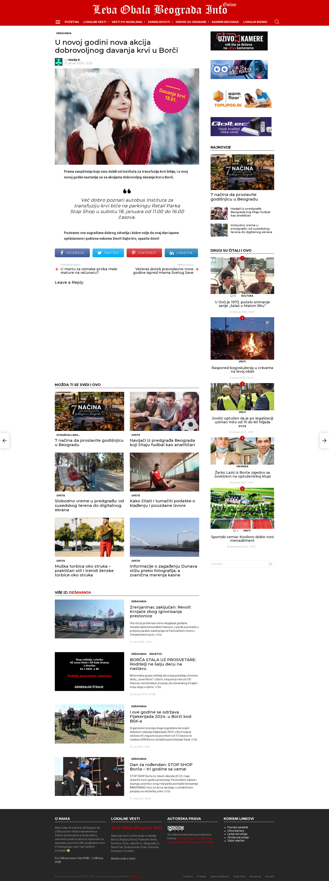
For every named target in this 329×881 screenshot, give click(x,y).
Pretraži (270, 565)
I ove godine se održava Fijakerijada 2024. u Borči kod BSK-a (160, 716)
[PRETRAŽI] (277, 22)
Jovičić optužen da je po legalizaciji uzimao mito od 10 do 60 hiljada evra (242, 422)
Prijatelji (201, 876)
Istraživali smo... (68, 435)
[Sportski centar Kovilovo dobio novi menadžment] (242, 508)
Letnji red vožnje (237, 833)
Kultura (247, 295)
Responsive (135, 876)
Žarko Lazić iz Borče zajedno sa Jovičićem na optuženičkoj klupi (242, 474)
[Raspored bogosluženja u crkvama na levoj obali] (242, 338)
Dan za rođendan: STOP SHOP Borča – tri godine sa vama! (161, 766)
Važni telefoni (236, 840)
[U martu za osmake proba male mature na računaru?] (4, 440)
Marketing (255, 876)
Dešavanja (80, 592)
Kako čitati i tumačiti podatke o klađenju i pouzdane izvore (162, 503)
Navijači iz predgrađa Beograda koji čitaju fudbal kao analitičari (162, 442)
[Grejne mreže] (241, 106)
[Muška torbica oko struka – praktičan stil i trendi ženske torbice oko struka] (89, 537)
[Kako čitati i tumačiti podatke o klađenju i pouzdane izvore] (164, 472)
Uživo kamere (236, 830)
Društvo (155, 654)
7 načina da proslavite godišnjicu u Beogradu (89, 442)
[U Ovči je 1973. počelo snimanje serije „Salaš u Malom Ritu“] (242, 275)
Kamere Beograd (225, 22)
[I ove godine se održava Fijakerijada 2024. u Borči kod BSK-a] (89, 724)
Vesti (242, 361)
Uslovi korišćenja (219, 876)
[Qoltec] (241, 135)
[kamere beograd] (239, 49)
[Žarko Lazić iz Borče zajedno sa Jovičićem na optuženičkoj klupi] (242, 451)
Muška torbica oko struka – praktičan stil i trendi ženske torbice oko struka (84, 570)
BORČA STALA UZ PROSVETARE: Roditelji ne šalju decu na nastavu (163, 664)
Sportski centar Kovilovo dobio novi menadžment (242, 539)
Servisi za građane (191, 22)
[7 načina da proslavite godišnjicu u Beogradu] (89, 411)
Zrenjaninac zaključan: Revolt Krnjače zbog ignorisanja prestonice (160, 611)
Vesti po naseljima (127, 22)
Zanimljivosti (159, 22)
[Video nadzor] (239, 78)
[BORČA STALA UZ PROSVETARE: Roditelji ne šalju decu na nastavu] (89, 671)
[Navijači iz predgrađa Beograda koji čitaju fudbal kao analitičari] (164, 411)
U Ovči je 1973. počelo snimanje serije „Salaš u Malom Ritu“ (242, 304)
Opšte (135, 435)
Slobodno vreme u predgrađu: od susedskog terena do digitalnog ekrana (89, 505)
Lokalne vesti (94, 22)
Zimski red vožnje (238, 837)
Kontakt (269, 876)
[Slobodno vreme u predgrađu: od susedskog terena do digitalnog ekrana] (89, 472)
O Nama (188, 876)
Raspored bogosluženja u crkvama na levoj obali (242, 370)
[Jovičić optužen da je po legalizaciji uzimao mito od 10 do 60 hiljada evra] (242, 396)
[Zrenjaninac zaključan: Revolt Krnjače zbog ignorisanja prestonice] (89, 619)
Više (159, 634)
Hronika (242, 466)
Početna (72, 22)
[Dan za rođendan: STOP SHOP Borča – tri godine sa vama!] (89, 776)
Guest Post (239, 876)
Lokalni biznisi (255, 22)
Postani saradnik (238, 827)
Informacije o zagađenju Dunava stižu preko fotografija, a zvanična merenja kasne (163, 570)
